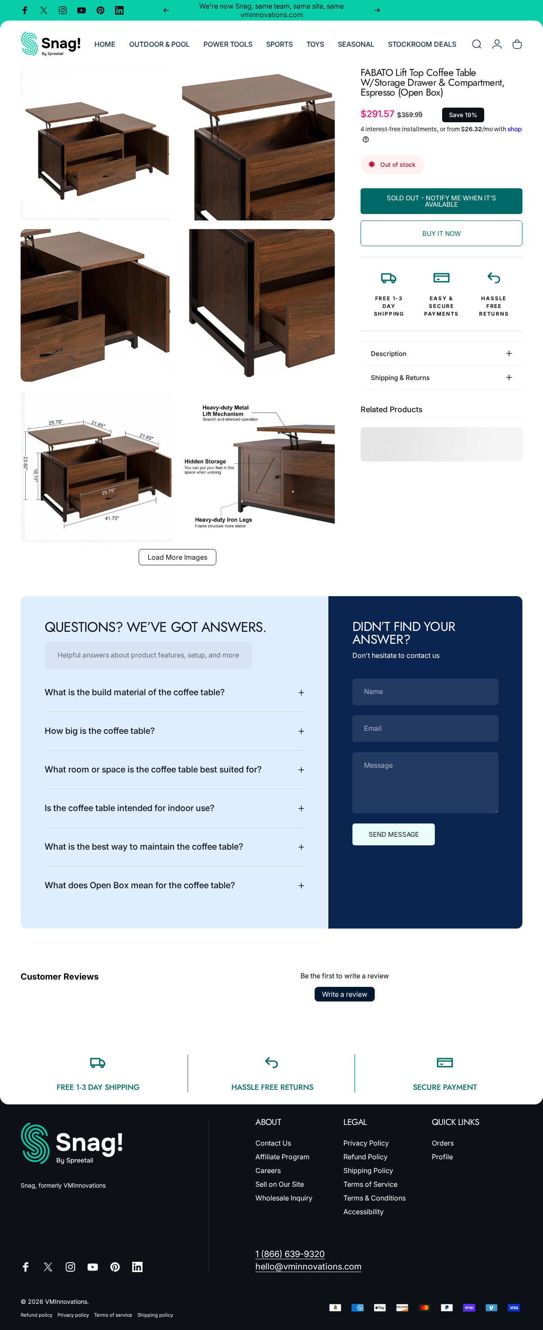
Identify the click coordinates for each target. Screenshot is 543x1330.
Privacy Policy (366, 1143)
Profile (442, 1156)
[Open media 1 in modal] (97, 144)
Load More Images (177, 557)
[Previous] (166, 10)
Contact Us (273, 1143)
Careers (268, 1170)
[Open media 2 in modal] (258, 144)
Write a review (344, 994)
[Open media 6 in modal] (258, 466)
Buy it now (441, 233)
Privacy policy (73, 1315)
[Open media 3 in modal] (97, 305)
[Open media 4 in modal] (258, 305)
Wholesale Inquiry (283, 1198)
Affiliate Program (282, 1156)
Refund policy (36, 1315)
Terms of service (113, 1315)
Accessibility (363, 1211)
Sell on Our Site (279, 1184)
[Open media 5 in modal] (97, 466)
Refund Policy (365, 1156)
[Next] (377, 10)
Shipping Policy (368, 1170)
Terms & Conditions (374, 1198)
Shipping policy (155, 1315)
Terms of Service (370, 1184)
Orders (443, 1143)
